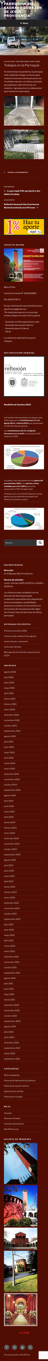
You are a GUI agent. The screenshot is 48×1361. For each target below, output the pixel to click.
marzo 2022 (9, 946)
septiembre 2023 (12, 854)
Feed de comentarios (14, 1124)
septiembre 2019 (12, 1048)
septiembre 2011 (12, 1059)
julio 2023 (8, 865)
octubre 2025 (10, 726)
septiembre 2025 (12, 731)
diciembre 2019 (11, 1043)
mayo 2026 (9, 688)
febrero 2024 (10, 828)
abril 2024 (9, 817)
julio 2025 (8, 742)
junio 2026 (9, 682)
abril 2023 (9, 881)
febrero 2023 (10, 892)
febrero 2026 (10, 704)
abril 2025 (9, 758)
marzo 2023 (9, 887)
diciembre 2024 (11, 774)
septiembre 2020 (12, 1021)
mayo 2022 (9, 935)
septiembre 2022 (12, 919)
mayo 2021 (9, 994)
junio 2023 (9, 871)
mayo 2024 (9, 811)
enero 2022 (9, 951)
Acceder (8, 1113)
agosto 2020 (10, 1026)
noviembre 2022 (12, 908)
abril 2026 (9, 693)
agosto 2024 (10, 795)
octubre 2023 (10, 849)
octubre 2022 (10, 914)
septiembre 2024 (12, 790)
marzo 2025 (9, 763)
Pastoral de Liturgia (13, 1097)
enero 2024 (9, 833)
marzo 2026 (9, 699)
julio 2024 (8, 801)
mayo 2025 (9, 752)
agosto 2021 (10, 978)
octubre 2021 (10, 967)
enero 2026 (9, 709)
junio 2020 (9, 1037)
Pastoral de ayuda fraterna (16, 1086)
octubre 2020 (10, 1016)
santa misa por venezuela (16, 641)
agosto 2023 (10, 860)
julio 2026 (8, 677)
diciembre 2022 (11, 903)
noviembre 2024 (12, 779)
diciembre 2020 (11, 1005)
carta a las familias (12, 647)
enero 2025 (9, 769)
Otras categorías (18, 172)
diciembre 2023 (11, 838)
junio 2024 (9, 806)
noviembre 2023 (12, 844)
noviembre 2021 (11, 962)
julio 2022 (8, 924)
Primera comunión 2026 (15, 631)
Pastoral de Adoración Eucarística (19, 1080)
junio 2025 (9, 747)
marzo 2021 (9, 1000)
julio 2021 (8, 983)
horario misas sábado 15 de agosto (20, 636)
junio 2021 (9, 989)
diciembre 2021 (11, 957)
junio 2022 (9, 930)
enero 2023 (9, 897)
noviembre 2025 (12, 720)
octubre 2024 (10, 785)
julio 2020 (8, 1032)
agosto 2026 (10, 672)
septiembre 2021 (12, 973)
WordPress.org (11, 1129)
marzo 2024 (9, 822)
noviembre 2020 (12, 1010)
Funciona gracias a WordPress (17, 1355)
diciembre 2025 (11, 715)
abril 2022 (8, 940)
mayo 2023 (9, 876)
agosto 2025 (10, 736)
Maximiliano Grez (30, 61)
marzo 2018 (9, 1053)
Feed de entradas (12, 1118)
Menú (25, 23)
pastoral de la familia (13, 1091)
